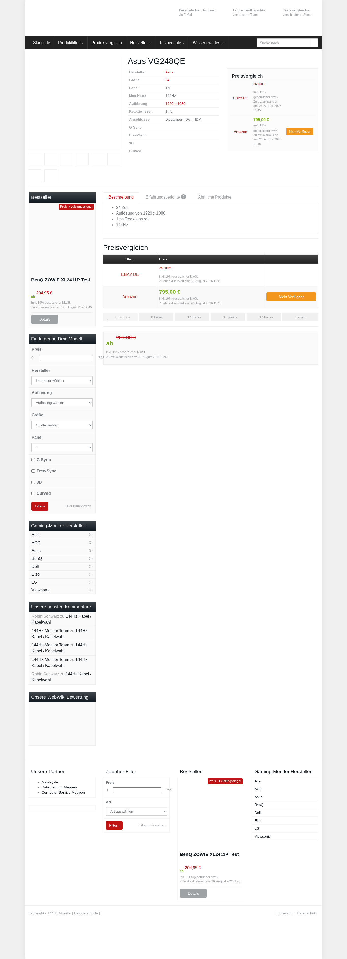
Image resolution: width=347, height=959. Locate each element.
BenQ (36, 558)
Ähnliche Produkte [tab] (214, 197)
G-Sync (44, 460)
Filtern (40, 506)
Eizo (35, 574)
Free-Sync (46, 471)
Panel (36, 437)
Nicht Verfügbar (299, 131)
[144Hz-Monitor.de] (74, 18)
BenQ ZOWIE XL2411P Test (60, 280)
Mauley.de (50, 782)
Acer (35, 535)
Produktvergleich (106, 42)
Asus (169, 72)
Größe (37, 415)
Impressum (284, 913)
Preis (36, 349)
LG (34, 582)
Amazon (240, 132)
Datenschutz (307, 913)
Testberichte (170, 42)
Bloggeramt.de (86, 913)
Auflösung (41, 393)
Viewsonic (40, 590)
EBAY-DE (240, 98)
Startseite (41, 42)
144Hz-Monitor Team (50, 631)
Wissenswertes (207, 42)
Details (44, 319)
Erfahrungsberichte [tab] (165, 197)
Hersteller (139, 42)
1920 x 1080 (175, 104)
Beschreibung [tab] (121, 197)
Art (108, 802)
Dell (35, 566)
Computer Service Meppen (63, 792)
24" (168, 80)
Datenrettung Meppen (59, 787)
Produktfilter (69, 42)
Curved (44, 493)
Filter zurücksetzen (78, 506)
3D (39, 482)
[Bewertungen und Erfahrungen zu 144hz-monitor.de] (69, 724)
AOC (35, 543)
